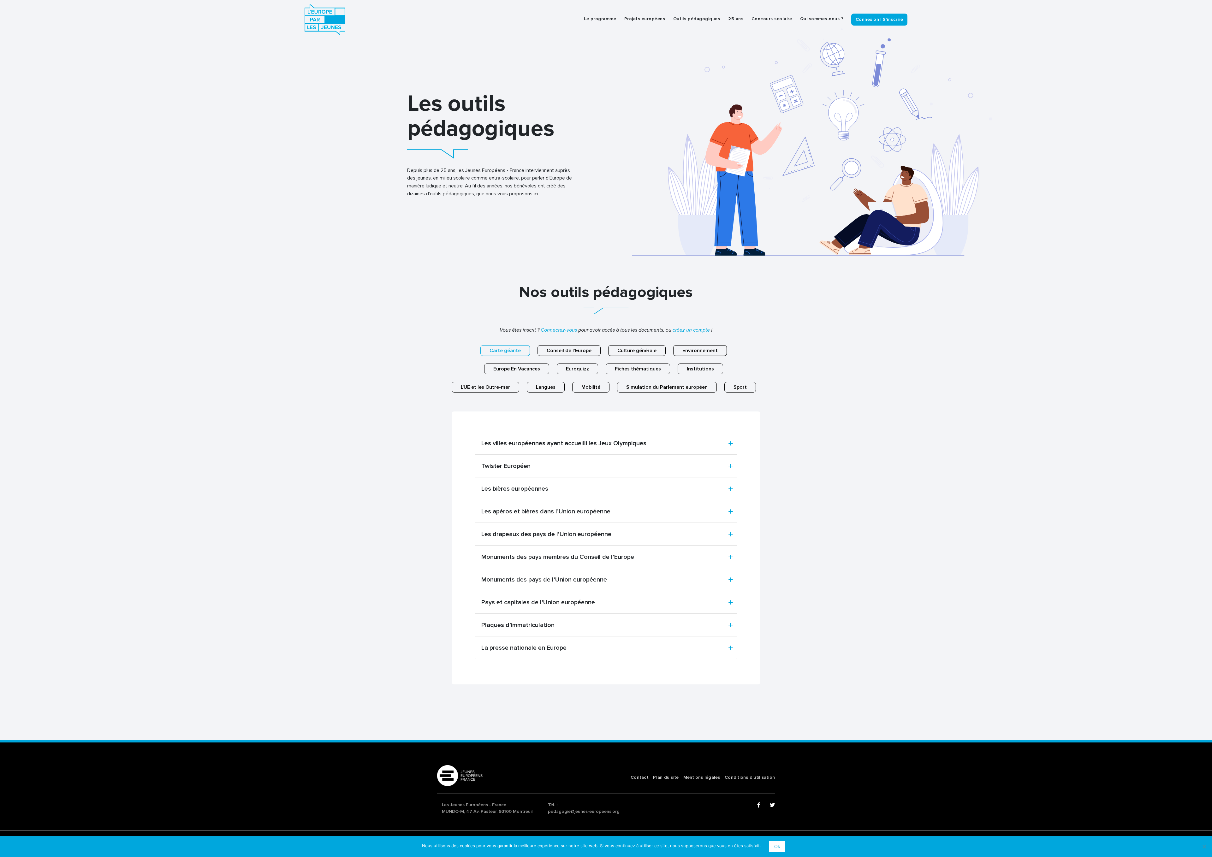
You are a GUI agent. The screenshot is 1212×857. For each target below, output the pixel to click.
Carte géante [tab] (505, 350)
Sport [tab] (740, 387)
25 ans (735, 18)
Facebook (759, 805)
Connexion (867, 19)
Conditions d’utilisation (750, 777)
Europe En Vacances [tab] (516, 369)
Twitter (772, 805)
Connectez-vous (559, 330)
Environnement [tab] (700, 350)
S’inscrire (893, 19)
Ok (777, 846)
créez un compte (691, 330)
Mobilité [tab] (590, 387)
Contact (640, 777)
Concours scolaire (772, 18)
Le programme (600, 18)
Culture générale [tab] (636, 350)
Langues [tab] (546, 387)
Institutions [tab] (700, 369)
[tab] (606, 443)
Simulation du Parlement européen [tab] (667, 387)
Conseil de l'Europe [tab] (569, 350)
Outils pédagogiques (696, 18)
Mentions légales (701, 777)
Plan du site (666, 777)
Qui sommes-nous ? (822, 18)
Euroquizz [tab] (577, 369)
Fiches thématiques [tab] (638, 369)
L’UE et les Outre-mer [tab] (485, 387)
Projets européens (644, 18)
